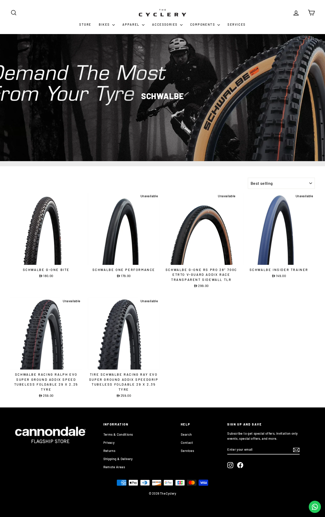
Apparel (131, 24)
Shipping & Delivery (118, 459)
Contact (187, 442)
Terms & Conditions (118, 434)
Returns (109, 451)
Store (85, 24)
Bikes (105, 24)
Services (237, 24)
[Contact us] (315, 507)
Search (186, 434)
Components (203, 24)
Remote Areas (114, 467)
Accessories (165, 24)
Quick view (46, 259)
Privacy (109, 442)
